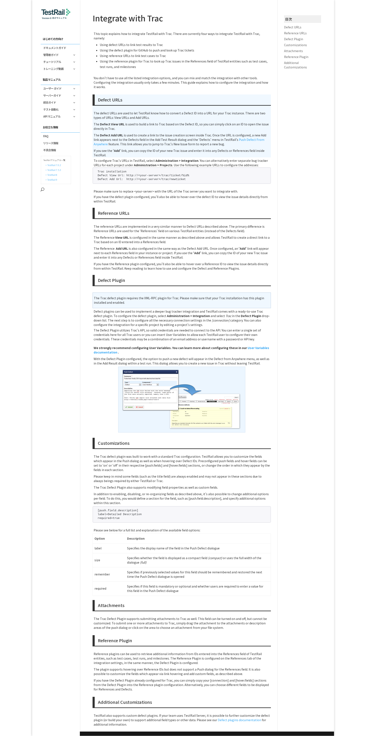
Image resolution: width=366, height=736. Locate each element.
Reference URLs (295, 33)
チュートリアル (51, 62)
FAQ (44, 136)
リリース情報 (49, 143)
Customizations (295, 45)
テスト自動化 (49, 109)
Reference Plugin (296, 57)
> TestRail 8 (50, 174)
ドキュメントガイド (53, 48)
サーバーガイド (51, 95)
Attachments (293, 51)
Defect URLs (292, 27)
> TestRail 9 (50, 179)
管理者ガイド (49, 55)
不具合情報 (48, 150)
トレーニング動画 (52, 69)
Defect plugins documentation (239, 720)
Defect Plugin (293, 39)
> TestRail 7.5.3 (52, 170)
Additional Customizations (295, 65)
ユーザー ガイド (51, 88)
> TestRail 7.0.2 (52, 165)
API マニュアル (50, 116)
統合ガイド (48, 102)
